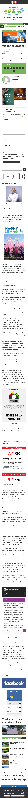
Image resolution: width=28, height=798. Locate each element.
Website (15, 79)
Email (5, 139)
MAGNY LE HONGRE (10, 26)
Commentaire (6, 119)
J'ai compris (7, 795)
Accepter (14, 786)
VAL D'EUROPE (19, 30)
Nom (4, 133)
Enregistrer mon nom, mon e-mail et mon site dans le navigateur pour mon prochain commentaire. (13, 156)
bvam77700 (6, 49)
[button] (26, 770)
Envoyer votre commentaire (11, 162)
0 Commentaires (7, 51)
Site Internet (6, 145)
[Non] (26, 792)
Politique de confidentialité (17, 795)
